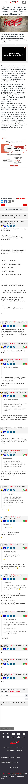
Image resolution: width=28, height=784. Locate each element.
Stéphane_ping (15, 450)
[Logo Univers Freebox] (14, 2)
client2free (14, 343)
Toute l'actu (16, 773)
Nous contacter (10, 750)
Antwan (13, 392)
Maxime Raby (21, 198)
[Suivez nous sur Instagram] (3, 736)
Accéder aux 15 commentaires (14, 209)
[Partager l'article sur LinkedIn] (9, 202)
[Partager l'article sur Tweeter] (2, 202)
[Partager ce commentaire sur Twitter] (8, 226)
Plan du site (19, 750)
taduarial (13, 645)
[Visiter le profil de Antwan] (1, 392)
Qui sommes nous (18, 748)
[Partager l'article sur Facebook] (6, 202)
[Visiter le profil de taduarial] (1, 645)
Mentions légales (8, 748)
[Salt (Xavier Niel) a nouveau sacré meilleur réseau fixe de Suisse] (25, 205)
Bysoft (12, 486)
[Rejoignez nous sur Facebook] (24, 733)
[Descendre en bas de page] (11, 226)
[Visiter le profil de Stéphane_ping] (1, 451)
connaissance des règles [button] (14, 691)
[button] (1, 703)
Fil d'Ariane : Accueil (6, 773)
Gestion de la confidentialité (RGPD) (10, 757)
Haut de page (13, 767)
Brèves (21, 773)
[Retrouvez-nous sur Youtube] (13, 733)
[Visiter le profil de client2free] (1, 344)
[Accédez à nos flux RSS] (3, 733)
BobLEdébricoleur (16, 360)
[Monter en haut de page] (14, 226)
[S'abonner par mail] (13, 202)
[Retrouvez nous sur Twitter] (19, 733)
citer (5, 225)
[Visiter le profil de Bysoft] (1, 487)
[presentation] (1, 703)
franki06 (13, 322)
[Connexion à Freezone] (24, 2)
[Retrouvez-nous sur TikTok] (8, 733)
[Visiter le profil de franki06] (1, 322)
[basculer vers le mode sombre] (6, 2)
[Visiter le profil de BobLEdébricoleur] (1, 360)
